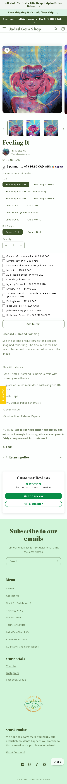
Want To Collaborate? (18, 603)
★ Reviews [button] (3, 394)
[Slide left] (3, 128)
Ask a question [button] (33, 503)
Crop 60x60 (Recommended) (23, 212)
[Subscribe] (57, 561)
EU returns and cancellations (22, 646)
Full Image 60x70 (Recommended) (26, 191)
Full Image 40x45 (44, 198)
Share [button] (9, 446)
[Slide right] (63, 128)
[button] (4, 28)
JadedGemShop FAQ (17, 632)
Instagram (12, 673)
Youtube (11, 666)
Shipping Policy (14, 610)
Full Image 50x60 (16, 198)
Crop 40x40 (34, 219)
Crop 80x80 (12, 205)
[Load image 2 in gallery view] (33, 128)
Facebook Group (16, 679)
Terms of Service (15, 624)
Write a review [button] (33, 496)
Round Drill (34, 231)
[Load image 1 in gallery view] (16, 128)
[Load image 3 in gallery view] (51, 128)
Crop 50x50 (12, 219)
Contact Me (12, 595)
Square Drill (13, 231)
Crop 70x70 (34, 205)
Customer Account (16, 639)
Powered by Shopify (43, 779)
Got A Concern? (15, 752)
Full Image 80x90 (16, 184)
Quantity (6, 239)
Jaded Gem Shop (29, 779)
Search (10, 588)
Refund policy (13, 617)
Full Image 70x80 (44, 184)
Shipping (6, 173)
